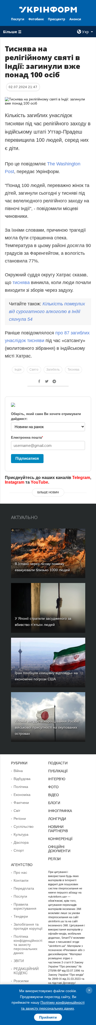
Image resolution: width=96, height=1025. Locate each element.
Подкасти (58, 763)
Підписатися (27, 458)
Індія (18, 369)
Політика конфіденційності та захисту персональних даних (28, 944)
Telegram (81, 477)
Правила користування (25, 906)
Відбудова (22, 779)
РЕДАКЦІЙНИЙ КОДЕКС (26, 971)
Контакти (21, 880)
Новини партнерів (58, 829)
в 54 (47, 311)
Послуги (17, 19)
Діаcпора (21, 842)
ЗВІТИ (19, 961)
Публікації (58, 771)
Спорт (19, 850)
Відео (53, 795)
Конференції (60, 839)
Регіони (20, 818)
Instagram (14, 482)
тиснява (21, 282)
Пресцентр (56, 19)
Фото (53, 787)
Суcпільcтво (24, 826)
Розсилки (21, 981)
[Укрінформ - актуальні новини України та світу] (48, 9)
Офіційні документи (59, 849)
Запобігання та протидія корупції (28, 926)
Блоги (54, 803)
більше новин (48, 492)
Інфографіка (60, 811)
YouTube (39, 482)
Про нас (20, 872)
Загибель (53, 369)
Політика (21, 787)
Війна (18, 771)
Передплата (24, 888)
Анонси (75, 19)
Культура (21, 834)
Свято (33, 369)
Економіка (22, 795)
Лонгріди (57, 819)
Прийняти (48, 1017)
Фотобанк (36, 19)
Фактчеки (21, 803)
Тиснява (73, 369)
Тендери (21, 916)
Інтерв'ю (56, 779)
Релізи (54, 859)
